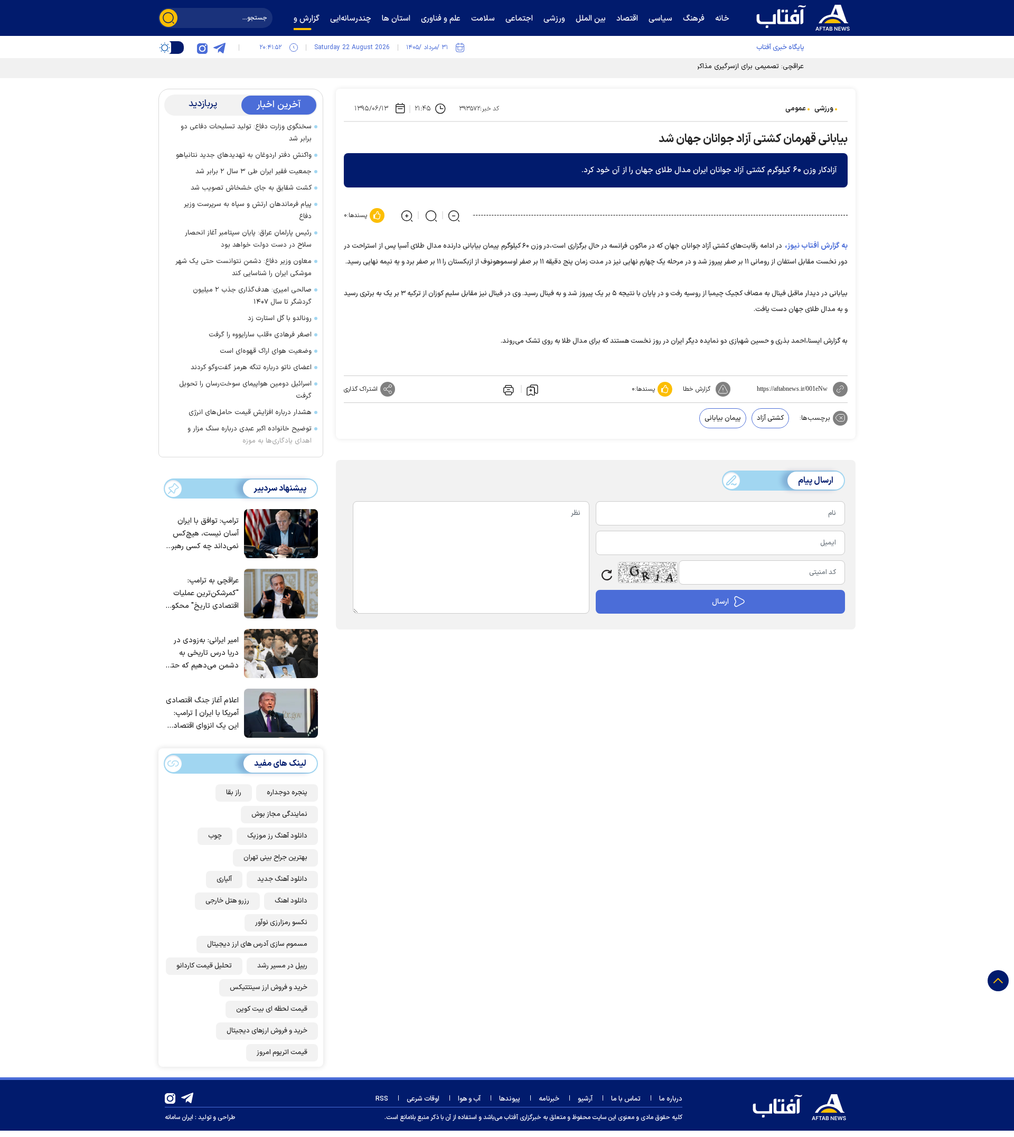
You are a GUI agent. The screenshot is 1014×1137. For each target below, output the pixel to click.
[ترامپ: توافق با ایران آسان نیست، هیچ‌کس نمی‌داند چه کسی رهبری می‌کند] (278, 533)
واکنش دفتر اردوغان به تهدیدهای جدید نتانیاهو (244, 155)
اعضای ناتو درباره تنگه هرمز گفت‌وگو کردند (251, 367)
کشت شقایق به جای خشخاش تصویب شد (251, 188)
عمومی (795, 109)
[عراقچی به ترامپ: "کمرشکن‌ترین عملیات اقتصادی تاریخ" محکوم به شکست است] (278, 592)
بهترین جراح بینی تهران (275, 857)
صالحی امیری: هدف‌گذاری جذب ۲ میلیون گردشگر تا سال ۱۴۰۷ (252, 296)
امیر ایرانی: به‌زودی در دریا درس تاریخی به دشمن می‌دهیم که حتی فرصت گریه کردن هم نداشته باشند (202, 653)
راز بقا (233, 792)
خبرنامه (549, 1099)
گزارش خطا (696, 389)
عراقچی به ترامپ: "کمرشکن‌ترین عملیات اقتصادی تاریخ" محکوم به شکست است (203, 594)
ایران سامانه (179, 1117)
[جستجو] (168, 18)
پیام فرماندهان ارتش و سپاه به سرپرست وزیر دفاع (248, 210)
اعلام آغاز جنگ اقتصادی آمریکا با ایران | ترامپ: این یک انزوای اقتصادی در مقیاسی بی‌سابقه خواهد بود (202, 713)
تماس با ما (626, 1099)
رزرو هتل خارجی (227, 901)
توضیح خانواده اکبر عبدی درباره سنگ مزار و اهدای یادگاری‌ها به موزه (249, 435)
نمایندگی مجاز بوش (279, 814)
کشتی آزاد (770, 418)
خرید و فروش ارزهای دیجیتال (267, 1031)
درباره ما (670, 1099)
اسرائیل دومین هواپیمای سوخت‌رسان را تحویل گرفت (245, 390)
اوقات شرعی (423, 1099)
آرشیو (585, 1099)
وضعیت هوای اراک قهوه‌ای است (266, 351)
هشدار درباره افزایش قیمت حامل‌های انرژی (250, 412)
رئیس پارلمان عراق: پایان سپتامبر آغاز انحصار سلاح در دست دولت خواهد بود (248, 239)
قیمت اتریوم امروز (282, 1052)
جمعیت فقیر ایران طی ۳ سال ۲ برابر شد (253, 171)
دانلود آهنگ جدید (282, 879)
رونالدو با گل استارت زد (280, 318)
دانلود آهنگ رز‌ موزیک (277, 836)
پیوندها (509, 1099)
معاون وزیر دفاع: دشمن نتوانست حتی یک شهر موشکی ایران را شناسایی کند (243, 267)
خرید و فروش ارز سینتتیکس (268, 987)
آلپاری (224, 879)
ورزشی (823, 109)
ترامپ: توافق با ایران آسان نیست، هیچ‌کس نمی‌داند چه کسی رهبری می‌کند (202, 534)
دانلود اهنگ (291, 901)
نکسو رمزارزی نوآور (281, 922)
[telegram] (219, 47)
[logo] (805, 16)
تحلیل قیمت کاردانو (204, 966)
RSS (381, 1099)
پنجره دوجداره (287, 792)
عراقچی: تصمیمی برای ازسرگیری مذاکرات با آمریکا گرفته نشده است (709, 66)
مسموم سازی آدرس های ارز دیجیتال (257, 944)
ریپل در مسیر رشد (282, 966)
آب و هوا (469, 1099)
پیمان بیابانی (723, 418)
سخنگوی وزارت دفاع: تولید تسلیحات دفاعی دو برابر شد (246, 132)
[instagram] (202, 47)
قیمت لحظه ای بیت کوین (271, 1009)
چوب (215, 836)
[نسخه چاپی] (507, 389)
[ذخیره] (532, 389)
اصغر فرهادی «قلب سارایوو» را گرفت (260, 335)
